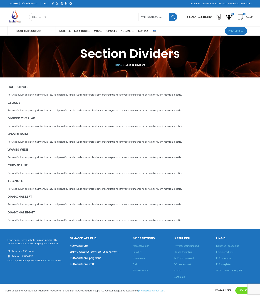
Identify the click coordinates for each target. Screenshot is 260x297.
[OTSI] (173, 17)
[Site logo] (15, 16)
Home (118, 64)
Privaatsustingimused (186, 245)
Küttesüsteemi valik (82, 264)
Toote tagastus (183, 251)
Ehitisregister (223, 264)
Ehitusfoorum (223, 258)
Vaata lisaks (223, 290)
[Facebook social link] (53, 3)
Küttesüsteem (79, 245)
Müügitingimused (184, 258)
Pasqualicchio (140, 270)
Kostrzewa (139, 258)
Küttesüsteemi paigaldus (85, 258)
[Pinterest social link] (62, 3)
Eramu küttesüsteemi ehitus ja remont (94, 252)
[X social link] (57, 3)
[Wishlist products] (219, 17)
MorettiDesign (141, 245)
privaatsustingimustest (151, 290)
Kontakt (49, 260)
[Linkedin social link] (66, 3)
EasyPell (137, 251)
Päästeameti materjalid (229, 270)
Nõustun (245, 290)
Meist (177, 270)
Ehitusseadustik (225, 251)
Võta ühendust (182, 264)
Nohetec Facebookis (227, 245)
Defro (136, 264)
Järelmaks (179, 276)
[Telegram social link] (70, 3)
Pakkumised (236, 30)
